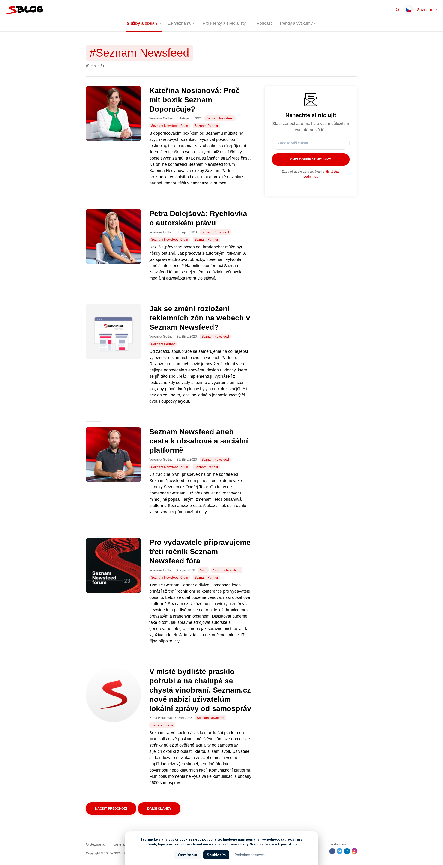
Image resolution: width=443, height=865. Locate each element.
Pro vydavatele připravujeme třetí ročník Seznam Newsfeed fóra (200, 551)
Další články (159, 808)
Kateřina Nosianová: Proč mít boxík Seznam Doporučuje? (194, 99)
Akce (203, 570)
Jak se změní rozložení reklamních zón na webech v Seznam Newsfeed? (199, 317)
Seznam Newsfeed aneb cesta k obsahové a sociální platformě (198, 441)
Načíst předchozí (111, 808)
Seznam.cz (427, 9)
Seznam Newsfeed (220, 118)
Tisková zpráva (162, 725)
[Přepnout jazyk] (408, 9)
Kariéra (119, 844)
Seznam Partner (206, 125)
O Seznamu (95, 844)
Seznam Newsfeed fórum (169, 125)
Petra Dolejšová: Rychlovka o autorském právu (198, 218)
